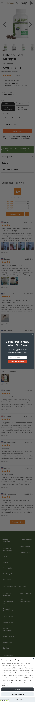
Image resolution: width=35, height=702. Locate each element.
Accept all (17, 689)
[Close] (33, 658)
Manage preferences (17, 694)
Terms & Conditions (18, 700)
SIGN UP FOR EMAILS (17, 361)
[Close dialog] (32, 335)
